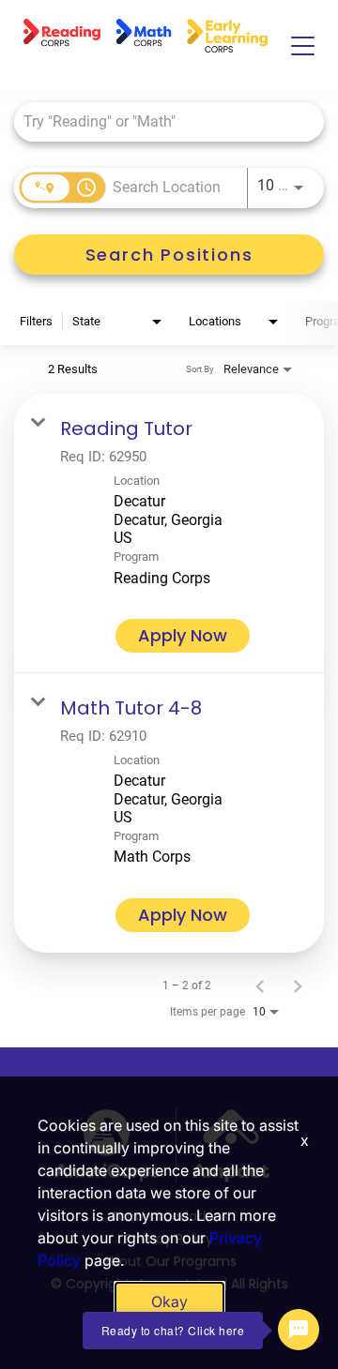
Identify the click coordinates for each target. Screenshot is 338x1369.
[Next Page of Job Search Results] (297, 985)
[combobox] (159, 121)
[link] (169, 533)
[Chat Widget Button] (298, 1329)
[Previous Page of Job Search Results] (260, 985)
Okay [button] (169, 1301)
